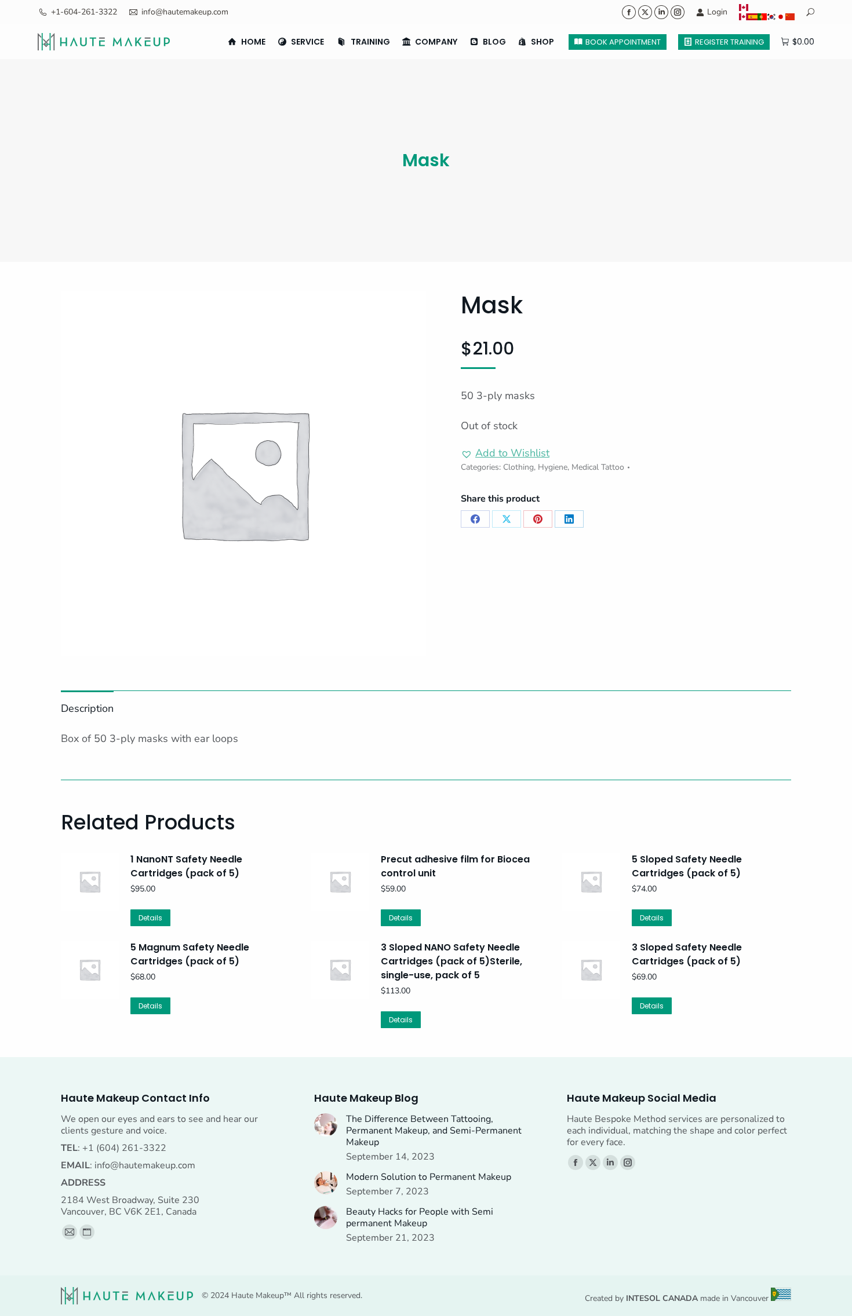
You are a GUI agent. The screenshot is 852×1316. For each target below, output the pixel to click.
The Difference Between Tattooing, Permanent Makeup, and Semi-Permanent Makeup (434, 1130)
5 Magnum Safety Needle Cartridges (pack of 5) (189, 954)
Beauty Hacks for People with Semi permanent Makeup (419, 1217)
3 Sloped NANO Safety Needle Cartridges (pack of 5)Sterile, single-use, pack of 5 (451, 961)
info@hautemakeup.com (184, 11)
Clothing (518, 467)
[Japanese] (780, 16)
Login (717, 11)
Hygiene (552, 467)
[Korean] (771, 16)
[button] (505, 453)
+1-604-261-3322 (84, 11)
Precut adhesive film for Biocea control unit (455, 866)
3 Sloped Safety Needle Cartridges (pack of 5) (687, 954)
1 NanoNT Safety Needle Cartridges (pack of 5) (186, 866)
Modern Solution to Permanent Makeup (428, 1177)
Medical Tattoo (597, 467)
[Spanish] (753, 16)
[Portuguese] (762, 16)
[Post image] (325, 1124)
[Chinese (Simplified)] (790, 16)
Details (150, 918)
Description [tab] (87, 708)
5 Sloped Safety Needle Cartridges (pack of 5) (687, 866)
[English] (767, 7)
